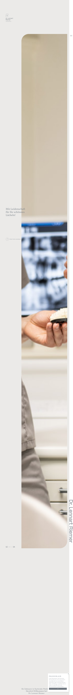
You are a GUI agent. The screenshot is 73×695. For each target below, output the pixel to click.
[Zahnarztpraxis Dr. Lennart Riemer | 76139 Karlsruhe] (9, 17)
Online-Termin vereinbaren (15, 239)
